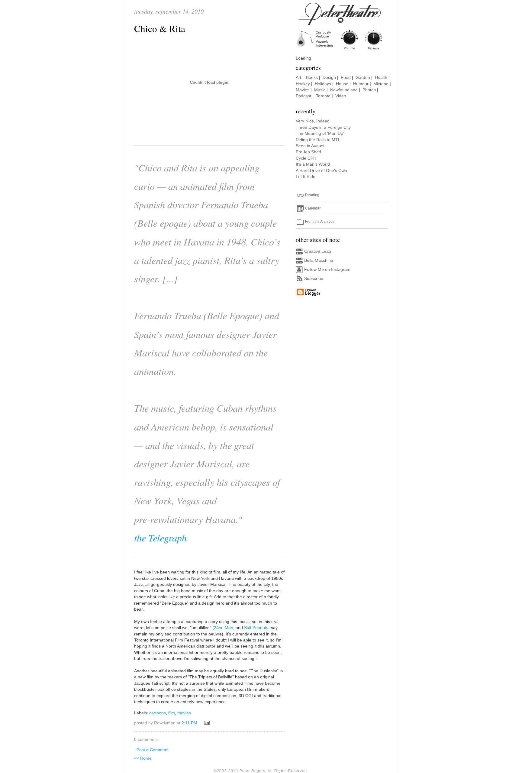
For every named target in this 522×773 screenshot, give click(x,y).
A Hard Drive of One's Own (321, 170)
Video (340, 96)
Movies (302, 90)
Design (329, 77)
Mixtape (380, 84)
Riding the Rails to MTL (318, 140)
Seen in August (310, 146)
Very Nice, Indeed (313, 121)
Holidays (323, 84)
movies (184, 713)
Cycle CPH (306, 158)
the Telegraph (160, 537)
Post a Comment (153, 750)
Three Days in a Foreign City (323, 127)
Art (298, 77)
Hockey (303, 84)
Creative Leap (317, 251)
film (171, 713)
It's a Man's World (313, 164)
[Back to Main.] (344, 50)
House (342, 84)
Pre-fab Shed (308, 152)
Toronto (323, 96)
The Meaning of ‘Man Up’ (320, 133)
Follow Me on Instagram (327, 269)
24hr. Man (223, 627)
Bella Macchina (318, 260)
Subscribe (313, 278)
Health (381, 77)
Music (319, 90)
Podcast (303, 96)
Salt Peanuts (256, 627)
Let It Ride (305, 176)
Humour (361, 84)
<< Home (143, 758)
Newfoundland (344, 90)
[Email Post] (206, 723)
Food (346, 77)
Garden (363, 77)
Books (312, 77)
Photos (369, 90)
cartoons (157, 713)
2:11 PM (189, 723)
